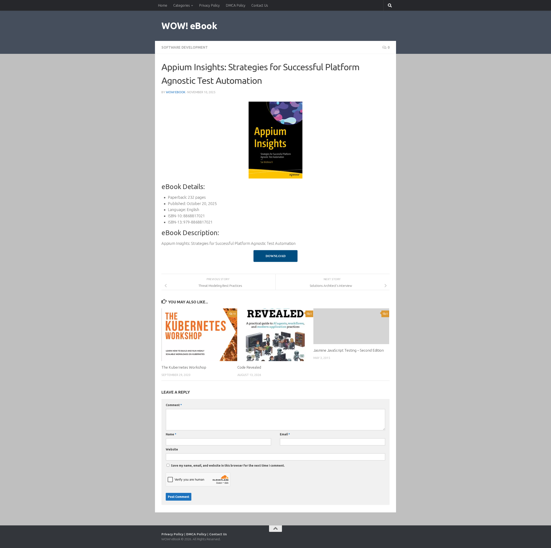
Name (171, 434)
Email (285, 434)
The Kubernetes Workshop (183, 367)
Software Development (184, 47)
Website (172, 449)
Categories (181, 5)
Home (162, 5)
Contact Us (259, 5)
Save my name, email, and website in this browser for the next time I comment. (228, 465)
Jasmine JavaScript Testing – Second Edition (348, 350)
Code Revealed (249, 367)
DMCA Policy (235, 5)
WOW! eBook (189, 26)
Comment (174, 405)
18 (234, 313)
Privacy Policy (209, 5)
